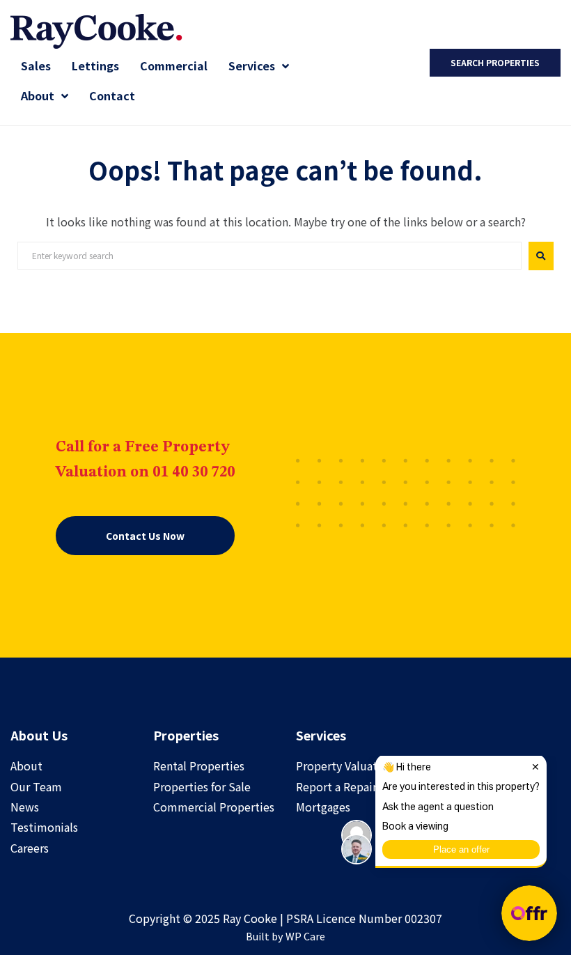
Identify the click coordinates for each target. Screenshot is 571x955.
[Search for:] (269, 256)
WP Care (305, 936)
